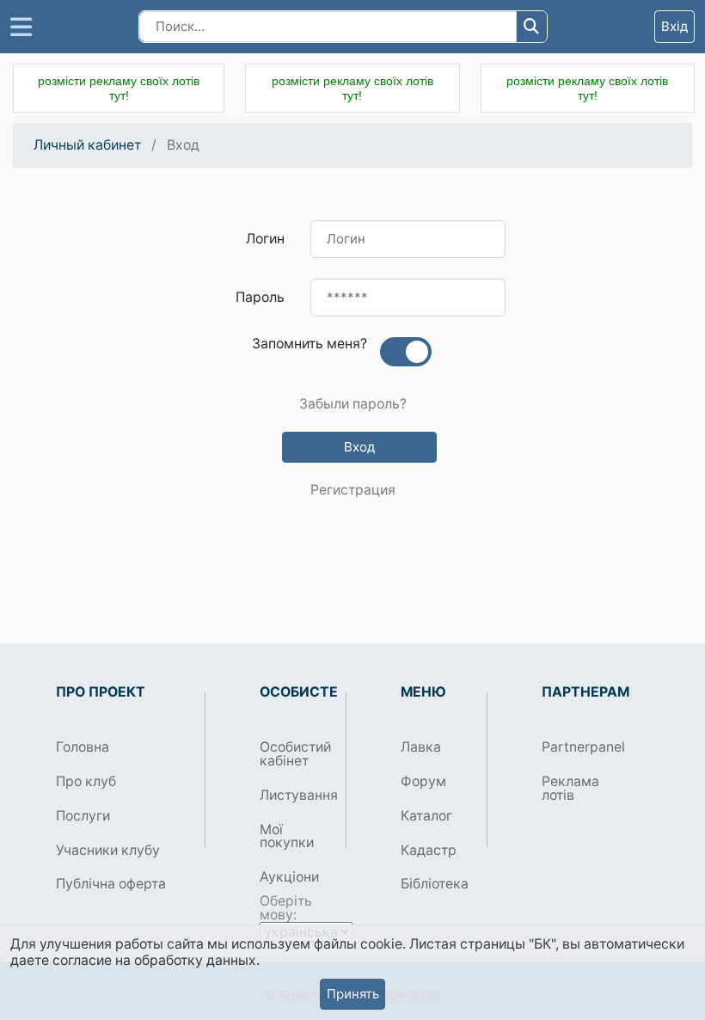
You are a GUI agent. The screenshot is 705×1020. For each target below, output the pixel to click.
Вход (359, 447)
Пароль (260, 297)
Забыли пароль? (353, 404)
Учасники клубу (108, 850)
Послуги (83, 816)
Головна (82, 747)
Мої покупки (287, 836)
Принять (353, 994)
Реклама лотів (570, 788)
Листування (296, 795)
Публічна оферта (111, 884)
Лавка (421, 747)
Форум (423, 781)
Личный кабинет (87, 145)
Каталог (426, 816)
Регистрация (352, 490)
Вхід (674, 26)
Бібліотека (435, 884)
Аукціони (289, 877)
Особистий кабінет (295, 754)
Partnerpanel (578, 747)
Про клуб (86, 781)
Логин (265, 238)
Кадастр (429, 850)
